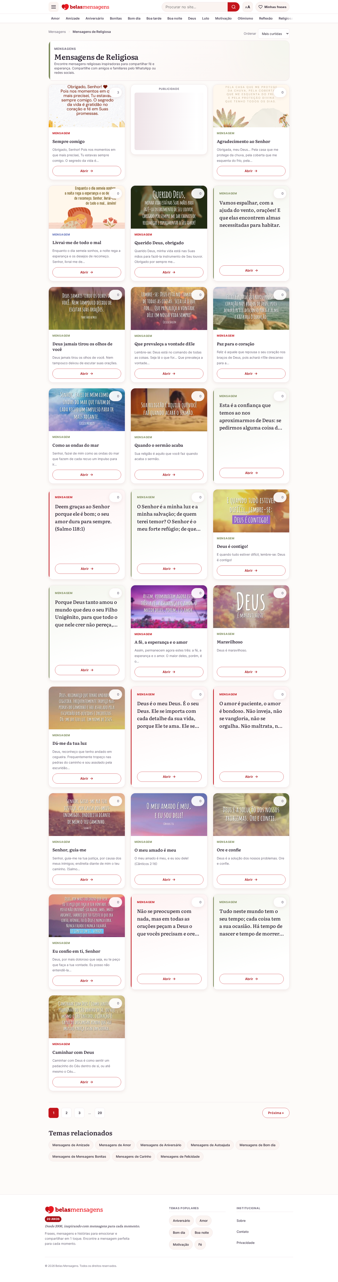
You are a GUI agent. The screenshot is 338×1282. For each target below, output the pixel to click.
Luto (205, 18)
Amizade (73, 18)
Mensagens (57, 32)
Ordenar (250, 33)
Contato (243, 1232)
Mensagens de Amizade (70, 1145)
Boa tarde (153, 18)
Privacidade (246, 1243)
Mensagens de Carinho (133, 1156)
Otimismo (245, 18)
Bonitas (116, 18)
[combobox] (195, 6)
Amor (55, 18)
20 (100, 1113)
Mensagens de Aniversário (160, 1145)
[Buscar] (234, 6)
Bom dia (134, 18)
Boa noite (174, 18)
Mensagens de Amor (115, 1145)
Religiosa (286, 18)
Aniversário (95, 18)
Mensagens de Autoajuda (210, 1145)
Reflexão (266, 18)
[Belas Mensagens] (85, 7)
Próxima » (276, 1113)
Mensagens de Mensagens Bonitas (79, 1156)
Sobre (241, 1220)
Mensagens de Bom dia (257, 1145)
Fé (200, 1244)
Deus (192, 18)
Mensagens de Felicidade (180, 1156)
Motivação (223, 18)
